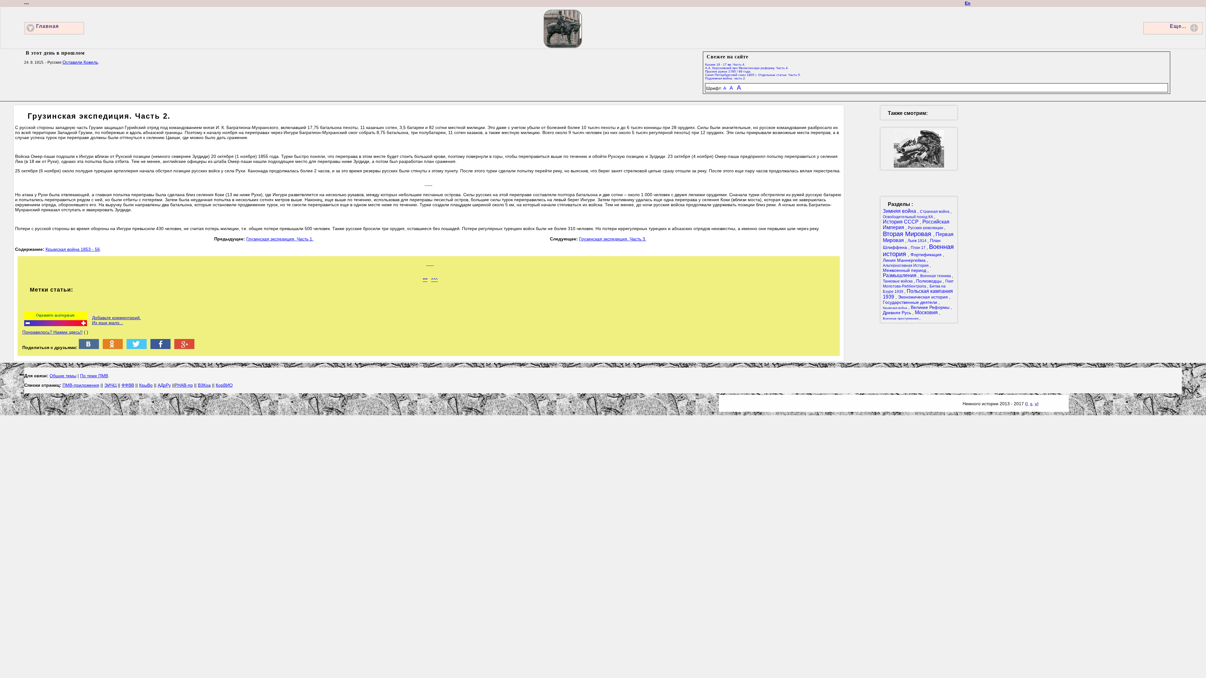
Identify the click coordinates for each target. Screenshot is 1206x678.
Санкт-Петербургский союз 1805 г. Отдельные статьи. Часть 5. (753, 75)
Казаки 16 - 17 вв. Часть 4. (725, 64)
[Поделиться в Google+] (184, 347)
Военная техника (936, 276)
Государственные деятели (910, 302)
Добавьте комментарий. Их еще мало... (116, 320)
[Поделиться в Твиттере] (137, 347)
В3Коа (204, 385)
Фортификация (926, 254)
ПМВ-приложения (80, 385)
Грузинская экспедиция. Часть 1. (279, 238)
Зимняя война (900, 211)
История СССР (901, 221)
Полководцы (929, 280)
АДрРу (164, 385)
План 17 (918, 247)
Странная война (935, 211)
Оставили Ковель (80, 62)
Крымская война (895, 307)
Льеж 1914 (917, 241)
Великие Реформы (931, 307)
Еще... (1178, 26)
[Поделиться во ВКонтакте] (89, 347)
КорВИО (224, 385)
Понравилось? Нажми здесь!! (52, 332)
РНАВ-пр (184, 385)
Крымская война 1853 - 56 (73, 249)
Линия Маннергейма (905, 260)
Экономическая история (923, 296)
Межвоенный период (905, 270)
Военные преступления (901, 318)
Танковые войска (898, 281)
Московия (927, 312)
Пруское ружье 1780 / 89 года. (728, 71)
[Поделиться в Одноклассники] (113, 347)
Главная (47, 26)
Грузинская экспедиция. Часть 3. (612, 238)
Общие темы (63, 375)
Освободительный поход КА (908, 217)
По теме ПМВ (94, 375)
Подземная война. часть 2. (725, 78)
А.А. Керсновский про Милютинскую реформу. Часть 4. (747, 68)
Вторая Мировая (908, 233)
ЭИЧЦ (110, 385)
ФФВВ (128, 385)
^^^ (434, 279)
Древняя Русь (897, 312)
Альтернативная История (906, 265)
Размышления (900, 275)
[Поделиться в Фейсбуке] (160, 347)
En (967, 3)
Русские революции (926, 228)
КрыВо (146, 385)
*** (425, 279)
